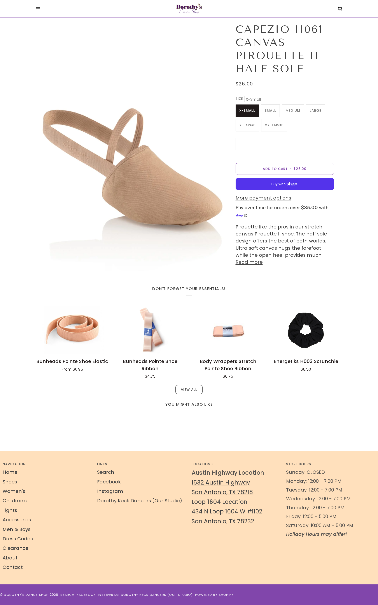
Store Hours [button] (298, 464)
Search (105, 472)
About (10, 557)
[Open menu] (42, 9)
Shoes (10, 481)
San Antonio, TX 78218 (222, 492)
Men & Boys (16, 529)
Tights (10, 510)
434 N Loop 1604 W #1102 (227, 511)
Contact (13, 567)
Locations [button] (202, 464)
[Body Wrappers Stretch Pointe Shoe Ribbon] (228, 330)
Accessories (17, 519)
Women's (14, 491)
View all (189, 389)
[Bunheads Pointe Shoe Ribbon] (150, 330)
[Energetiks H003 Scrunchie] (306, 330)
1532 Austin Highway (221, 482)
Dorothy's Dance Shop (26, 594)
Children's (15, 500)
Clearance (15, 548)
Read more (249, 262)
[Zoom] (131, 150)
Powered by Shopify (214, 594)
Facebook (109, 481)
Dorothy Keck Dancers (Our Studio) (139, 500)
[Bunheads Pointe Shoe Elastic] (72, 330)
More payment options (263, 198)
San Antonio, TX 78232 (223, 521)
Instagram (110, 491)
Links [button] (102, 464)
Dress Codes (18, 538)
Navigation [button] (14, 464)
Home (10, 472)
